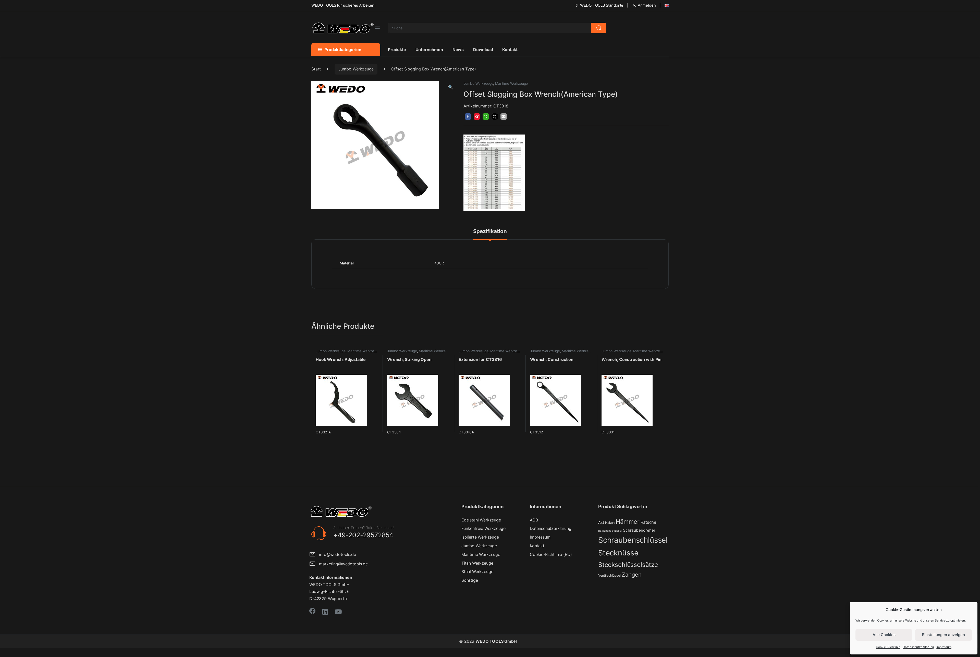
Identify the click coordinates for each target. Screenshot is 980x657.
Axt (601, 522)
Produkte (397, 49)
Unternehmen (429, 49)
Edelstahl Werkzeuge (481, 519)
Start (316, 68)
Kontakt (509, 49)
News (458, 49)
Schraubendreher (639, 530)
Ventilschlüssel (609, 575)
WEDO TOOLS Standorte (601, 5)
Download (483, 49)
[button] (450, 87)
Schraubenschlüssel (633, 540)
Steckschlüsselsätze (628, 564)
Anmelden (647, 5)
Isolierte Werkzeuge (480, 537)
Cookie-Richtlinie (888, 647)
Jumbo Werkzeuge (356, 68)
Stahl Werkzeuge (477, 571)
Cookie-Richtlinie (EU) (551, 554)
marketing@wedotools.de (341, 563)
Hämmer (627, 521)
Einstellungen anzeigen (943, 634)
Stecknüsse (618, 552)
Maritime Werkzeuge (511, 83)
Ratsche (648, 522)
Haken (610, 523)
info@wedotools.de (335, 554)
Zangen (631, 574)
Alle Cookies (884, 634)
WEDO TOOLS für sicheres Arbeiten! (343, 5)
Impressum (943, 647)
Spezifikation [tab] (490, 231)
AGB (534, 519)
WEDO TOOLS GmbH (496, 641)
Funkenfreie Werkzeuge (483, 528)
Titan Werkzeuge (477, 563)
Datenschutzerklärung (918, 647)
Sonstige (469, 580)
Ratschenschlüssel (610, 530)
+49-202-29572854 (363, 535)
